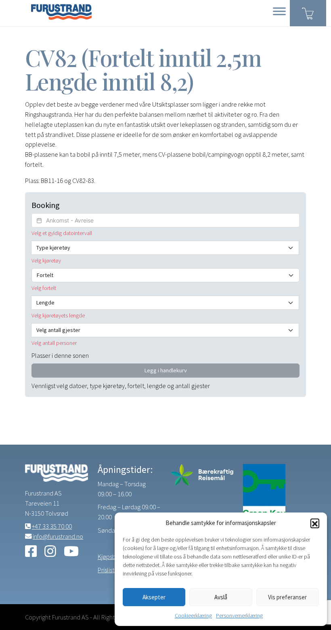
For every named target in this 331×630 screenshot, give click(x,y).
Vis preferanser (287, 597)
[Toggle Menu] (279, 11)
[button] (315, 523)
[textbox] (165, 220)
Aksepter (154, 597)
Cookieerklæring (193, 615)
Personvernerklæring (239, 615)
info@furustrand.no (58, 536)
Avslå (220, 597)
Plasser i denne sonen (60, 355)
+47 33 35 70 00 (52, 526)
